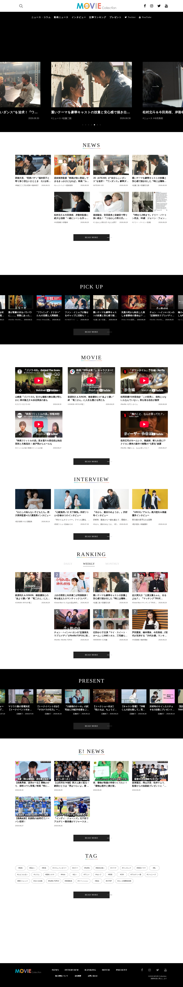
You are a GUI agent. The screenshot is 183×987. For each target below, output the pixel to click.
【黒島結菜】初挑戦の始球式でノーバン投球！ (32, 820)
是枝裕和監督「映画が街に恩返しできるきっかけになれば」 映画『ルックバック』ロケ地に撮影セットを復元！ (71, 180)
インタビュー (79, 17)
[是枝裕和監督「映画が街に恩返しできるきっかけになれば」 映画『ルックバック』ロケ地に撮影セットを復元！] (72, 165)
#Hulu (63, 874)
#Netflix (87, 868)
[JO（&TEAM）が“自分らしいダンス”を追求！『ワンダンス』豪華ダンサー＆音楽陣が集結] (111, 165)
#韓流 (44, 868)
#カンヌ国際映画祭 (124, 881)
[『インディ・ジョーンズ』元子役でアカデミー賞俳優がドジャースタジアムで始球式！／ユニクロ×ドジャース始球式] (72, 807)
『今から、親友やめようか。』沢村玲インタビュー (110, 513)
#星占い (32, 868)
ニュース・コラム (41, 17)
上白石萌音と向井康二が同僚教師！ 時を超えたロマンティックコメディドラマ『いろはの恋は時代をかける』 (71, 597)
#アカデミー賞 (136, 874)
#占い (75, 874)
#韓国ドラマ (141, 868)
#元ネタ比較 (37, 881)
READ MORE (91, 237)
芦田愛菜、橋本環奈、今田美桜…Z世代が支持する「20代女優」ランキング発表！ (150, 634)
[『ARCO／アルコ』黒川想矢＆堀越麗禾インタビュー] (150, 499)
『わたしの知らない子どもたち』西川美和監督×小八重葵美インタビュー (33, 513)
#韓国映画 (68, 881)
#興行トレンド (22, 881)
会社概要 (78, 976)
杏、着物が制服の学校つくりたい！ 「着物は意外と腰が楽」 (110, 784)
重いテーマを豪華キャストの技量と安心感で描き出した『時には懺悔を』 (149, 180)
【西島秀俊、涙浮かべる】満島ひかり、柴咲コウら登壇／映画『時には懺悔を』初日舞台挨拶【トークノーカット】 (32, 785)
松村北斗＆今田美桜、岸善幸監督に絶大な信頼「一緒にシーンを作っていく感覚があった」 (71, 217)
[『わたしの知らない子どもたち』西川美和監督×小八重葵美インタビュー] (33, 499)
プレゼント (115, 17)
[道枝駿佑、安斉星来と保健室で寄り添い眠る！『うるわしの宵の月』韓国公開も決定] (111, 202)
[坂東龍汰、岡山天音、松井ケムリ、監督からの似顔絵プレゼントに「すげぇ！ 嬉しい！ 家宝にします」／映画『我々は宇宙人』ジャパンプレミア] (150, 771)
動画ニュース (61, 17)
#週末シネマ (49, 874)
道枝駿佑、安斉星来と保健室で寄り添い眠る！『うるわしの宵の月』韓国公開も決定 (110, 217)
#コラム (37, 874)
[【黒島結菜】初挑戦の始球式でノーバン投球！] (33, 807)
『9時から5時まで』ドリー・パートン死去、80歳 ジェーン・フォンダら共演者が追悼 (149, 217)
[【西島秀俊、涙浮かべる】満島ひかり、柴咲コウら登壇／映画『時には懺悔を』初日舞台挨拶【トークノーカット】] (33, 771)
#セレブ (98, 874)
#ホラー (75, 868)
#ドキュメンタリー (59, 868)
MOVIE (106, 970)
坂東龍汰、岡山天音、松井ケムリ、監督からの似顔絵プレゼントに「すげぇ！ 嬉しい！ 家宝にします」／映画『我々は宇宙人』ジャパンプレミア (149, 785)
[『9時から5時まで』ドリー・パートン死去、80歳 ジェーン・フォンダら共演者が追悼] (150, 202)
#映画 (20, 868)
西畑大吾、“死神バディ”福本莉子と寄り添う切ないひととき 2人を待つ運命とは (33, 180)
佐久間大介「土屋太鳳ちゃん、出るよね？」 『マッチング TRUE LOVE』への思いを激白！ (149, 597)
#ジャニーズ (151, 874)
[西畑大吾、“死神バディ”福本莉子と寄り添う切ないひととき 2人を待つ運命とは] (33, 165)
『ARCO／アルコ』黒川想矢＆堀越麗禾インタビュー (149, 513)
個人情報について (61, 976)
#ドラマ (113, 868)
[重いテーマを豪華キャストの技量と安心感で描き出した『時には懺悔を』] (150, 165)
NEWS (55, 970)
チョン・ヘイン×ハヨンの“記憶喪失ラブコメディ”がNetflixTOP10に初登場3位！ (72, 634)
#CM (122, 874)
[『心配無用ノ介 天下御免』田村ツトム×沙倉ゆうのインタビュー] (72, 499)
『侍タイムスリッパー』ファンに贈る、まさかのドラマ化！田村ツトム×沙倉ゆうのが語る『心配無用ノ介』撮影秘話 (72, 520)
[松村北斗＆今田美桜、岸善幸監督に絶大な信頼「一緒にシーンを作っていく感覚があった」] (72, 202)
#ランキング (126, 868)
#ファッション (83, 881)
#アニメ (86, 874)
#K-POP (109, 881)
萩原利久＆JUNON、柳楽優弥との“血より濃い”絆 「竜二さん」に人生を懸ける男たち (32, 597)
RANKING (90, 970)
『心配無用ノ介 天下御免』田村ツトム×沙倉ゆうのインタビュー (71, 513)
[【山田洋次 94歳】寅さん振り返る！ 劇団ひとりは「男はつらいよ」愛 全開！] (72, 771)
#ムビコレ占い (22, 874)
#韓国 (110, 874)
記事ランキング (97, 17)
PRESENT (121, 970)
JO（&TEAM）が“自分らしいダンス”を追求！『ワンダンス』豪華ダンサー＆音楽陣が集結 (110, 180)
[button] (27, 86)
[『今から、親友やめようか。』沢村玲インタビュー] (111, 499)
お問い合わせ (93, 976)
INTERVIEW (72, 970)
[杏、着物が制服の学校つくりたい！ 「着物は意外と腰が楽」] (111, 771)
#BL (154, 868)
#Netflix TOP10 (53, 881)
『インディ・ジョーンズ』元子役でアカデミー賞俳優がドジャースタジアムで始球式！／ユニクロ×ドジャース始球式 (72, 820)
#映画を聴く (100, 868)
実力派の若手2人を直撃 (142, 520)
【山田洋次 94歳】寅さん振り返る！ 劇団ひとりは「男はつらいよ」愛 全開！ (71, 785)
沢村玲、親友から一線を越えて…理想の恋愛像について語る (111, 520)
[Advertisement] (91, 41)
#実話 (97, 881)
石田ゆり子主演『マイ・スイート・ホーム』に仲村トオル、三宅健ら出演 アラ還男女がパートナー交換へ (110, 634)
